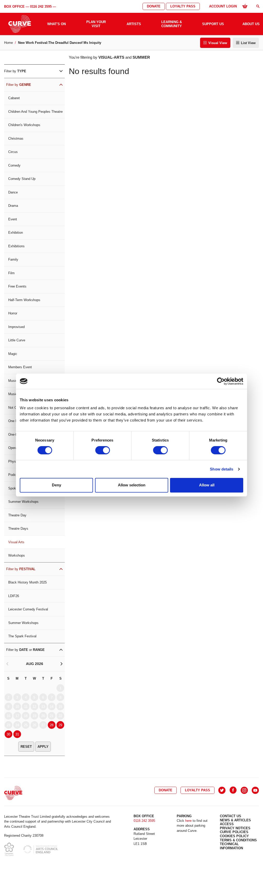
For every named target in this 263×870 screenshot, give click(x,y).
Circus (13, 152)
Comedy (14, 165)
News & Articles (235, 820)
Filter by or (25, 650)
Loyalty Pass (182, 6)
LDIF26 (13, 596)
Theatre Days (18, 528)
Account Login (223, 6)
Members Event (20, 367)
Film (11, 273)
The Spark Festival (22, 636)
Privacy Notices (235, 828)
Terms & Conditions (238, 840)
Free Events (17, 286)
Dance (13, 192)
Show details (221, 469)
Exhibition (15, 232)
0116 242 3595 (41, 6)
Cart (245, 6)
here (188, 821)
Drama (13, 206)
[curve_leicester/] (244, 790)
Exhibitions (16, 246)
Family (13, 259)
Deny (56, 485)
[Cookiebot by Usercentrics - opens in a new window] (220, 381)
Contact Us (230, 816)
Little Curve (16, 340)
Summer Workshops (23, 502)
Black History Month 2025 (27, 582)
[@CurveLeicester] (222, 790)
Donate (154, 6)
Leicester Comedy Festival (28, 609)
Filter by (15, 71)
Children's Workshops (24, 125)
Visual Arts (16, 542)
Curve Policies (234, 832)
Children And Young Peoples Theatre (35, 112)
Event (12, 219)
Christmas (15, 138)
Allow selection (131, 485)
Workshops (16, 555)
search (258, 6)
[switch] (102, 450)
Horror (12, 313)
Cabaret (14, 98)
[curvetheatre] (255, 790)
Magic (12, 354)
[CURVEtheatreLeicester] (233, 790)
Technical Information (231, 846)
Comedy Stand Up (21, 179)
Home (8, 43)
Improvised (16, 327)
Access (227, 824)
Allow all (206, 485)
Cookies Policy (234, 836)
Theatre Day (17, 515)
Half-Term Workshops (24, 300)
